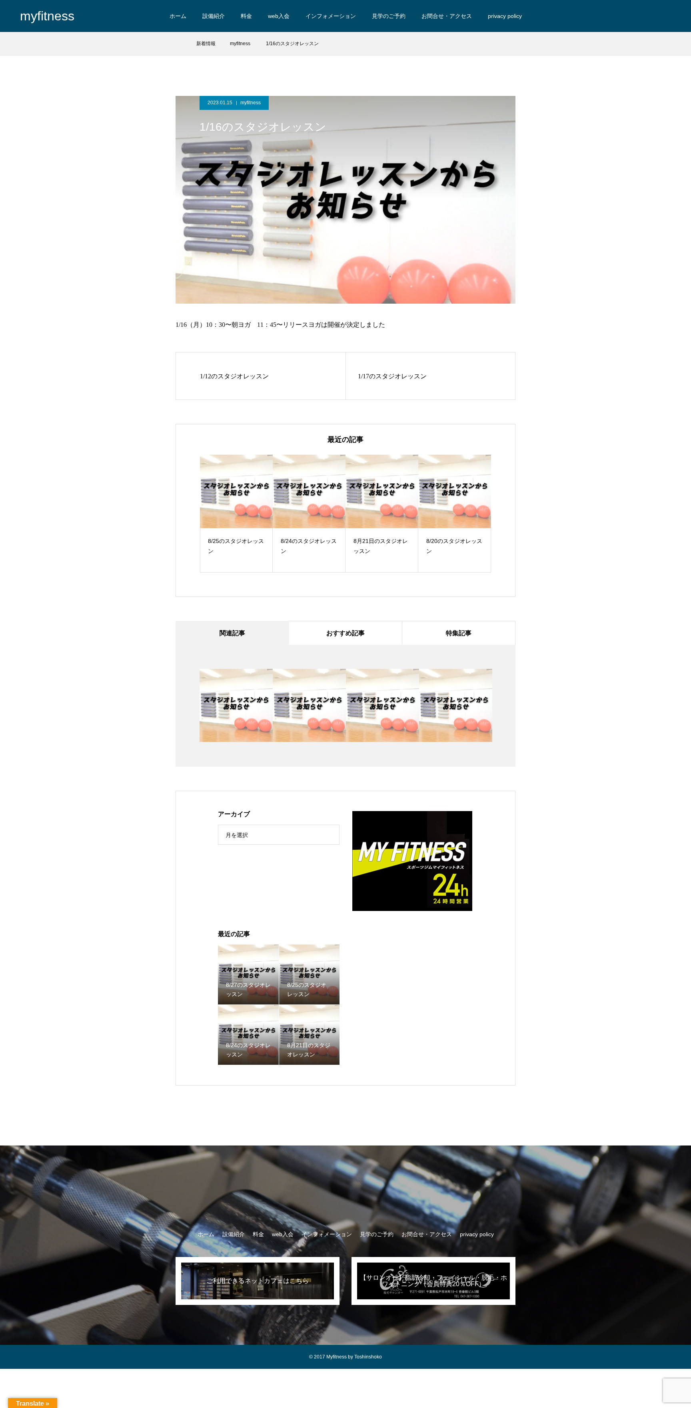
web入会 (279, 16)
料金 (246, 16)
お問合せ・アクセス (446, 16)
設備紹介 (213, 16)
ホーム (178, 16)
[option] (236, 514)
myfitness (250, 102)
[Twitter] (667, 16)
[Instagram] (653, 16)
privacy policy (505, 16)
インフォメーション (331, 16)
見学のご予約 (388, 16)
